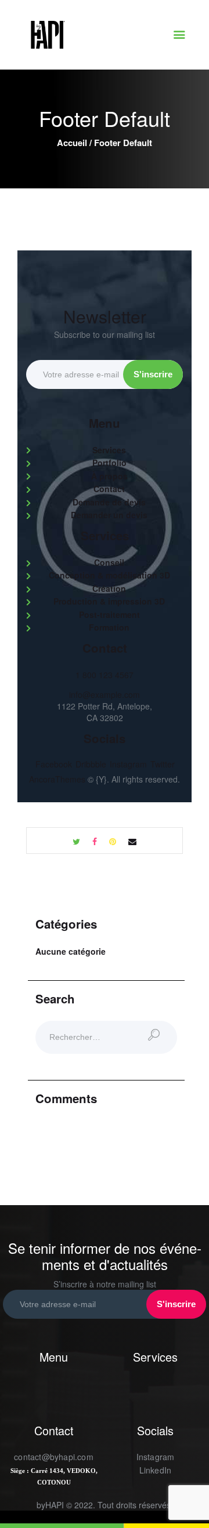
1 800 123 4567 (104, 675)
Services (109, 450)
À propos (109, 476)
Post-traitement (109, 614)
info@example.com (104, 694)
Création (109, 588)
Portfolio (109, 462)
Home (72, 143)
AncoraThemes (57, 779)
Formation (109, 627)
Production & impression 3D (109, 601)
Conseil (109, 562)
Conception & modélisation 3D (109, 575)
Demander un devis (109, 515)
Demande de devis (109, 502)
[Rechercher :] (106, 1037)
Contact (109, 488)
